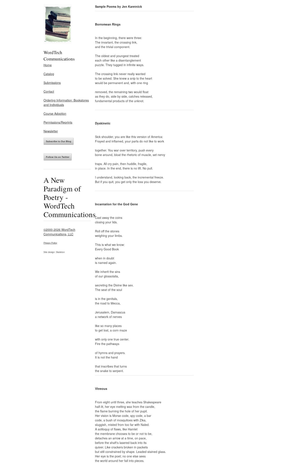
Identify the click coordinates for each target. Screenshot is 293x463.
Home (48, 65)
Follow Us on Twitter (57, 157)
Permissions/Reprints (58, 122)
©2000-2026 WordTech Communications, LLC (59, 231)
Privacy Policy (50, 242)
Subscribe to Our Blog (58, 141)
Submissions (52, 82)
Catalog (49, 74)
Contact (49, 91)
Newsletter (51, 131)
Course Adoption (55, 113)
